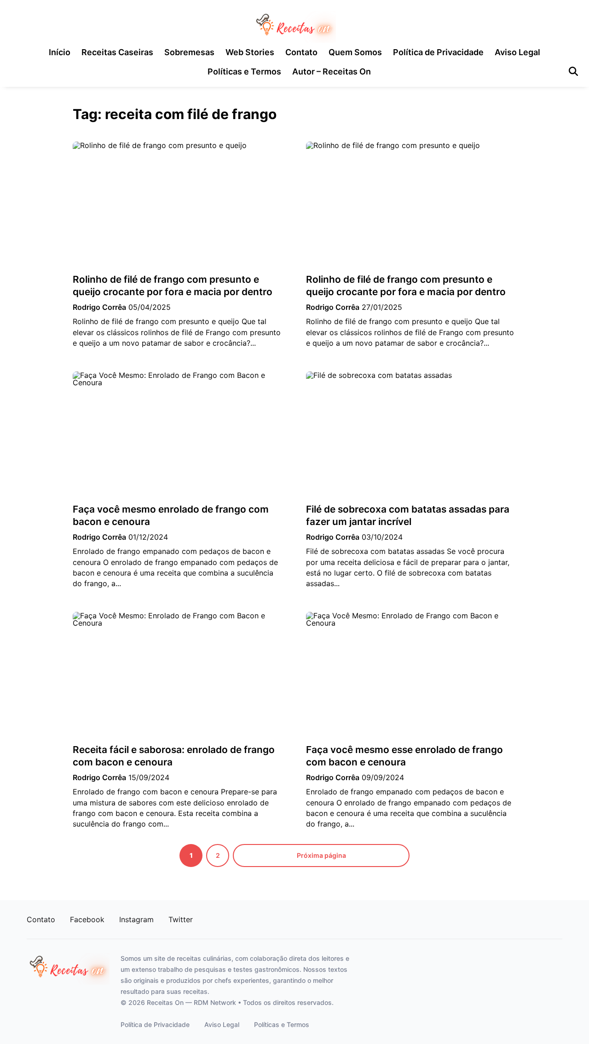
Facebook (87, 919)
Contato (301, 52)
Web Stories (249, 52)
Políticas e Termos (244, 71)
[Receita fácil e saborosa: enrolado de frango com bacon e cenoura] (178, 675)
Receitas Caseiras (117, 52)
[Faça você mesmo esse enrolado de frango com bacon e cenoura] (411, 675)
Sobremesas (189, 52)
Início (59, 52)
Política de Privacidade (438, 52)
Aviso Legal (517, 52)
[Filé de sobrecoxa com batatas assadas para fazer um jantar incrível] (411, 434)
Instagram (136, 919)
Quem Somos (355, 52)
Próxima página (321, 855)
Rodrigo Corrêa (99, 307)
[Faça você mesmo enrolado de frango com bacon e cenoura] (178, 434)
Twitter (180, 919)
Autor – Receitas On (331, 71)
